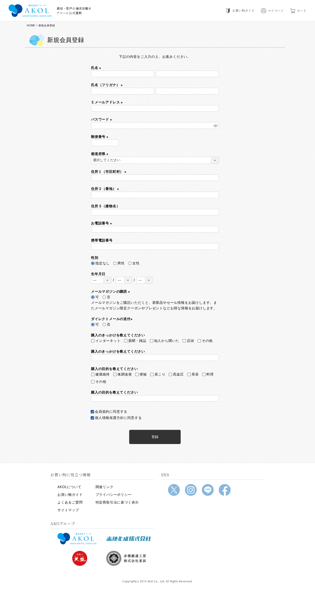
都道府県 (100, 154)
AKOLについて (69, 486)
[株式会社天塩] (79, 558)
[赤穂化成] (128, 538)
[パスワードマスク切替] (215, 125)
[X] (174, 490)
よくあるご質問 (70, 502)
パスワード (102, 119)
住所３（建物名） (105, 206)
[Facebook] (225, 490)
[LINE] (208, 490)
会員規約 (102, 411)
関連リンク (105, 486)
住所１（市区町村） (109, 171)
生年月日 (98, 274)
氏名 (97, 68)
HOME (31, 25)
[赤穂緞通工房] (128, 558)
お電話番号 (102, 223)
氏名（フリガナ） (107, 85)
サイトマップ (68, 510)
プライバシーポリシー (114, 494)
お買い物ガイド (70, 494)
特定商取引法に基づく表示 (117, 502)
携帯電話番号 (102, 240)
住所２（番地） (106, 189)
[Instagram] (191, 490)
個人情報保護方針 (109, 418)
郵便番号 (100, 137)
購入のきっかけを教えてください (118, 351)
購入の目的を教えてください (114, 392)
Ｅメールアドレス (107, 102)
